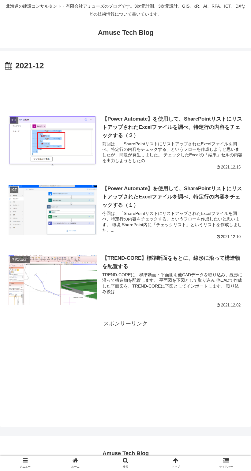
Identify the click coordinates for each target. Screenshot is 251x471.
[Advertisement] (125, 89)
